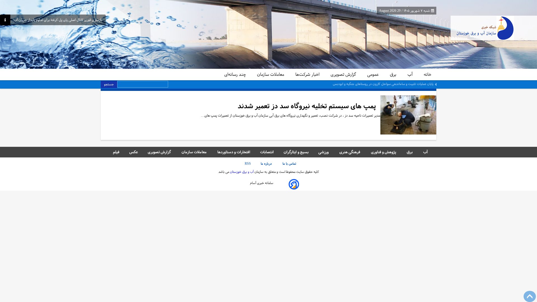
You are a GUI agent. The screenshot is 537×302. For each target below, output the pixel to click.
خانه (427, 74)
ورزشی (323, 152)
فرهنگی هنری (350, 152)
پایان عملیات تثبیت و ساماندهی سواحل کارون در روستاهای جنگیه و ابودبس (383, 84)
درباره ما (267, 163)
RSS (248, 163)
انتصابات (267, 152)
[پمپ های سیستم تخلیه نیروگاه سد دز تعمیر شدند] (408, 115)
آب (411, 74)
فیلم (116, 152)
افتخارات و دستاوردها (233, 152)
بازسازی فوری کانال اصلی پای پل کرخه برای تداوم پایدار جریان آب (58, 20)
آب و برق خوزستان (241, 171)
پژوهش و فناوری (384, 152)
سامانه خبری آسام (261, 183)
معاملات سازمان (271, 74)
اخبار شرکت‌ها (308, 74)
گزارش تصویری (344, 74)
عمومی (373, 74)
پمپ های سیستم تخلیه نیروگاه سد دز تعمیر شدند (307, 106)
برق (393, 74)
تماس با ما (289, 163)
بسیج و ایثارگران (296, 152)
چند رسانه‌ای (235, 74)
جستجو (109, 84)
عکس (133, 152)
